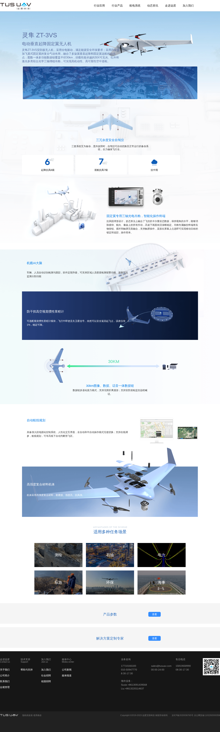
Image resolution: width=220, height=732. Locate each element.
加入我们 (188, 5)
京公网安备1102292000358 (207, 715)
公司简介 (5, 675)
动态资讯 (152, 5)
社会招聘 (46, 675)
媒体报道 (67, 675)
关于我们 (5, 669)
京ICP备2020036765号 (182, 715)
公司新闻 (67, 669)
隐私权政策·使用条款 (32, 715)
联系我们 (5, 681)
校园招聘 (46, 681)
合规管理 (5, 687)
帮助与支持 (27, 669)
